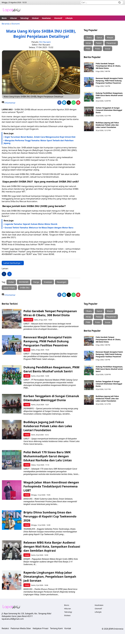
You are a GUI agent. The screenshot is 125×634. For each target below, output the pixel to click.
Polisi (97, 48)
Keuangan (61, 282)
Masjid (110, 37)
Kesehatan (46, 18)
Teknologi (24, 18)
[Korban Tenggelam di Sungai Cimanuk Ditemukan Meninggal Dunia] (89, 111)
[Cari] (119, 2)
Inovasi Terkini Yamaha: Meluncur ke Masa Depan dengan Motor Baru (39, 227)
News (27, 350)
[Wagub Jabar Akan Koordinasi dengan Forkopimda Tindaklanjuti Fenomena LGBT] (11, 490)
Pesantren (111, 43)
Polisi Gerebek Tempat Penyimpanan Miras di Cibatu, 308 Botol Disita (108, 65)
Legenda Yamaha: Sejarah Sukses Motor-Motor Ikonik (31, 224)
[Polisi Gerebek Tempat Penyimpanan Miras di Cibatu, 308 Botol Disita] (89, 67)
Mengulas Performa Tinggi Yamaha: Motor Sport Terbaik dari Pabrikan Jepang (39, 141)
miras (88, 43)
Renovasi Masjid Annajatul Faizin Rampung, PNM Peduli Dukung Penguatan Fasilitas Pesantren (109, 80)
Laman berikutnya (11, 263)
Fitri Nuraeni (45, 42)
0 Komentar (10, 102)
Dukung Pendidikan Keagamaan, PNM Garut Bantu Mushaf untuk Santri (109, 95)
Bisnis (4, 18)
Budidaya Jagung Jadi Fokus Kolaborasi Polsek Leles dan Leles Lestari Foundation (107, 124)
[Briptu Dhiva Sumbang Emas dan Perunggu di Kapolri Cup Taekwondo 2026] (11, 520)
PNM (88, 48)
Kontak (67, 628)
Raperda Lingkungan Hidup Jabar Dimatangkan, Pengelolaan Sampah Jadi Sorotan (49, 576)
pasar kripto (9, 287)
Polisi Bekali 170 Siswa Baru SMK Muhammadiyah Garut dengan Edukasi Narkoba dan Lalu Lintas (47, 456)
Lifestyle (69, 18)
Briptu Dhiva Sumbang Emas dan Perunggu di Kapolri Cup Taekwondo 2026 (49, 516)
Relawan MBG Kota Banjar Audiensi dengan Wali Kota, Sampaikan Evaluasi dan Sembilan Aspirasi (51, 546)
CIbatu (89, 37)
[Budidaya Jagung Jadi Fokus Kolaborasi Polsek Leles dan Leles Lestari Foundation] (89, 126)
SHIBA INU (25, 287)
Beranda (6, 23)
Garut (99, 37)
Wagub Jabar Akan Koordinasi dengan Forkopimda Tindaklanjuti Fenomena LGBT (51, 486)
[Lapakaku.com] (11, 10)
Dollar (11, 282)
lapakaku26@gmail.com (13, 619)
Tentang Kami (56, 628)
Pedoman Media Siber (21, 628)
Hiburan (13, 18)
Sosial (107, 48)
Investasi (48, 282)
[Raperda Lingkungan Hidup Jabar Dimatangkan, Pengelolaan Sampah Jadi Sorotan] (11, 580)
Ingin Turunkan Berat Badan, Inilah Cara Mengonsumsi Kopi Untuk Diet (40, 137)
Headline (28, 320)
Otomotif (58, 18)
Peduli (99, 43)
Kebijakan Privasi (40, 628)
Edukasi (35, 18)
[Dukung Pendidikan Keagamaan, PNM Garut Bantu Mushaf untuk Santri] (89, 97)
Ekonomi (15, 23)
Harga (36, 282)
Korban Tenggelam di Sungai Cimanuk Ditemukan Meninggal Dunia (109, 110)
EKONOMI (23, 282)
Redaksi (5, 628)
